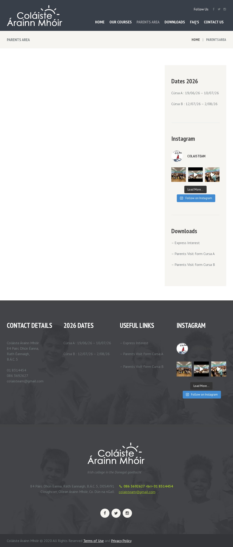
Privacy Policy (121, 540)
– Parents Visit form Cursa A (193, 253)
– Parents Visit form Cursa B (193, 264)
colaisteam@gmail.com (137, 492)
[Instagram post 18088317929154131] (212, 174)
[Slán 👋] (195, 174)
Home (196, 39)
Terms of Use (93, 540)
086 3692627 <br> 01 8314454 (148, 486)
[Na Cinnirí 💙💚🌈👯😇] (178, 174)
